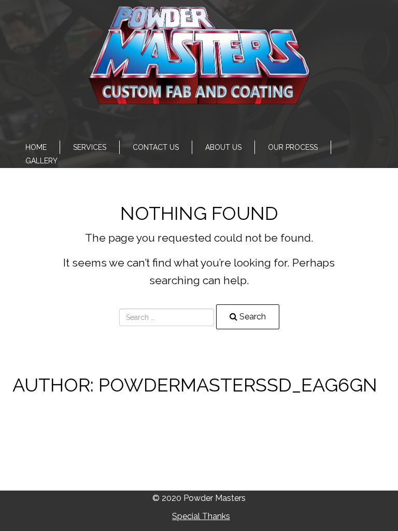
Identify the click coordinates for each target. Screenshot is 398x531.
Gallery (41, 161)
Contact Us (156, 147)
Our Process (293, 147)
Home (36, 147)
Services (89, 147)
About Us (223, 147)
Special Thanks (201, 516)
